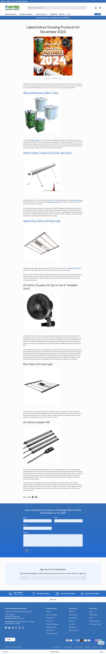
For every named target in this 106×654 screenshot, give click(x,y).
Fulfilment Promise (51, 627)
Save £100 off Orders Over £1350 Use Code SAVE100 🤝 (53, 17)
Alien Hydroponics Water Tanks (40, 92)
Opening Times (73, 615)
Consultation (72, 627)
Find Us (9, 1)
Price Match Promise (95, 624)
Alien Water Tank (33, 140)
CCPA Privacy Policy (51, 633)
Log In (91, 611)
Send (26, 550)
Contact (3, 1)
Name (24, 517)
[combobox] (57, 8)
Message (25, 532)
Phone (25, 525)
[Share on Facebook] (32, 497)
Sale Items (72, 624)
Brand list (62, 14)
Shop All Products (10, 14)
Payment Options (94, 621)
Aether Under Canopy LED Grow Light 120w (47, 153)
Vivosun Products (41, 14)
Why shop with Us (74, 630)
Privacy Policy (50, 618)
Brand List (72, 621)
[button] (100, 7)
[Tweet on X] (29, 497)
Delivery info (49, 621)
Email (55, 517)
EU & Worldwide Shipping (19, 1)
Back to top (53, 599)
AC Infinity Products (26, 14)
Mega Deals (53, 14)
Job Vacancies (73, 618)
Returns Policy (50, 630)
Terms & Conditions (51, 615)
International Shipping (52, 624)
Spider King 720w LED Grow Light (42, 221)
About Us (71, 611)
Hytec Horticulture (18, 647)
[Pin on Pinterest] (36, 497)
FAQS (90, 618)
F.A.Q (68, 14)
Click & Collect (93, 615)
